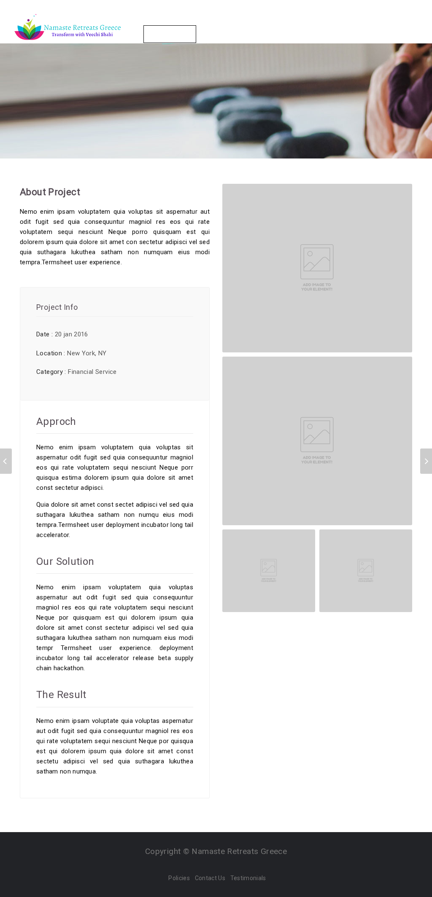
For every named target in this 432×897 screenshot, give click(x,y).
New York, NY (87, 353)
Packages (216, 20)
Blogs (347, 20)
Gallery (310, 20)
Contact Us (169, 34)
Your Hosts (265, 20)
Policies (178, 878)
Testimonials (248, 878)
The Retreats (163, 20)
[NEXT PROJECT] (426, 461)
